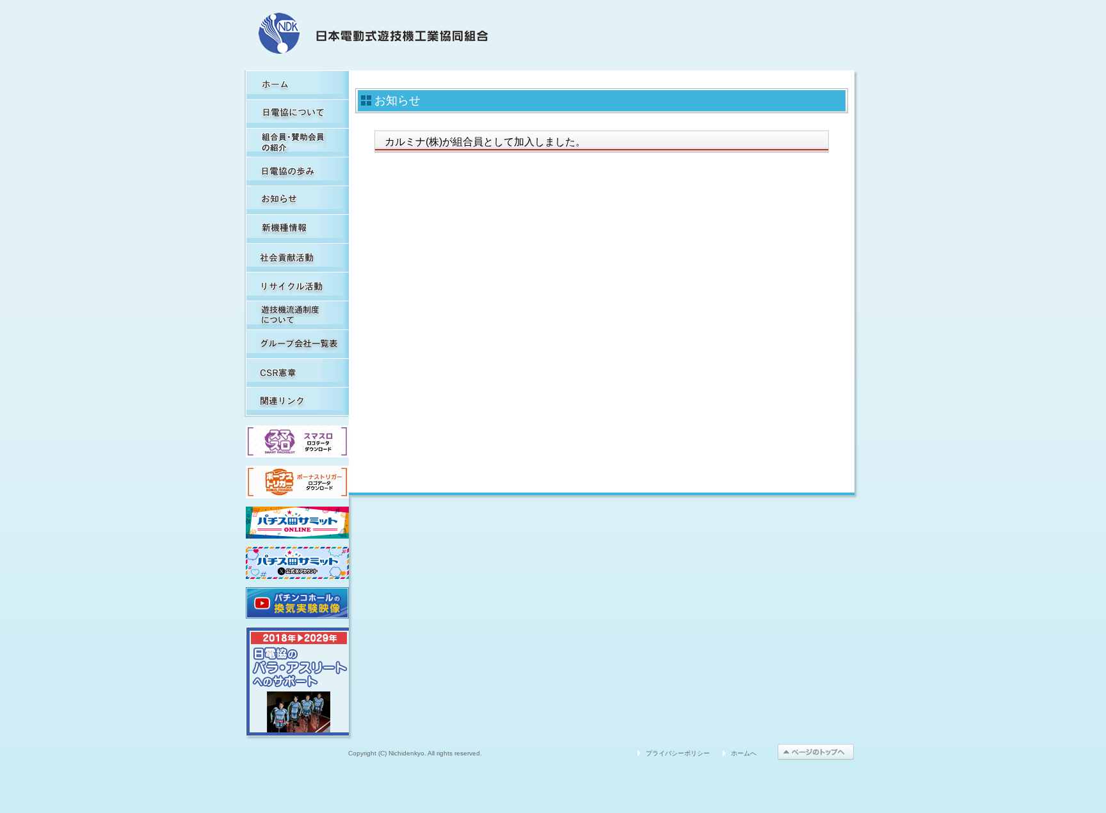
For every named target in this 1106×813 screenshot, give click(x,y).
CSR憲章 (297, 372)
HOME (297, 84)
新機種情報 (297, 228)
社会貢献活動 (297, 257)
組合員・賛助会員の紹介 (297, 142)
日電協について (297, 113)
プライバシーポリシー (678, 753)
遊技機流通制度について (297, 315)
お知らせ (297, 199)
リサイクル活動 (297, 286)
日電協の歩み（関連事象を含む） (297, 171)
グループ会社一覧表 (297, 343)
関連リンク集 (297, 401)
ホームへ (744, 753)
